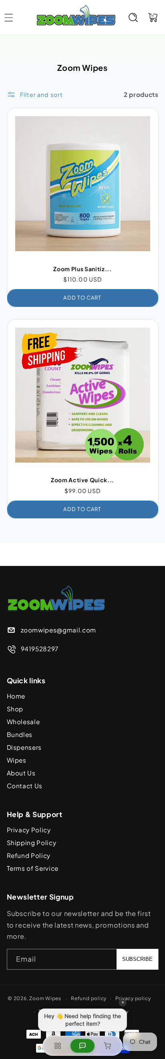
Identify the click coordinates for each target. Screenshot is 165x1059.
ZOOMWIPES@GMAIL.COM (59, 630)
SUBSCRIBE (137, 959)
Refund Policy (29, 855)
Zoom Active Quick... (82, 479)
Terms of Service (33, 868)
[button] (133, 17)
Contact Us (25, 785)
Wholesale (23, 721)
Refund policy (89, 998)
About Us (21, 773)
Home (16, 696)
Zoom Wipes (45, 998)
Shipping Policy (31, 842)
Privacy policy (133, 998)
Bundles (20, 734)
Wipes (16, 760)
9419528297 (40, 648)
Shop (15, 709)
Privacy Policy (29, 830)
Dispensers (24, 747)
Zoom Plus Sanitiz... (82, 268)
